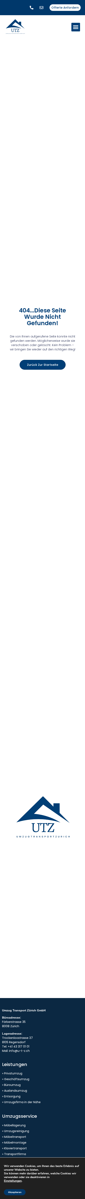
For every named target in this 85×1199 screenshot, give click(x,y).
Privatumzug (13, 1073)
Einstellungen (13, 1181)
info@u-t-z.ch (19, 1051)
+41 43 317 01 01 (18, 1046)
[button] (75, 27)
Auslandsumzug (15, 1091)
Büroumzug (12, 1085)
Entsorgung (12, 1096)
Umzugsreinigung (16, 1131)
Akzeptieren (14, 1192)
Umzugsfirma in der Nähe (22, 1102)
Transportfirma (15, 1154)
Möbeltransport (15, 1137)
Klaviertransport (15, 1148)
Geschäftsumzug (16, 1079)
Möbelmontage (15, 1142)
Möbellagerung (15, 1125)
